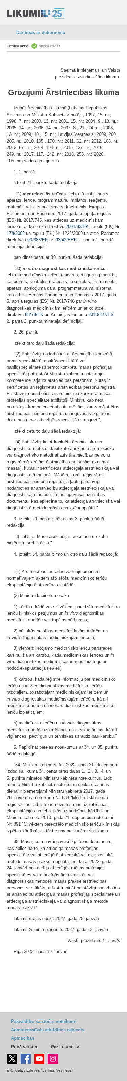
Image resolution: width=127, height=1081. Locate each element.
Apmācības (22, 1038)
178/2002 (16, 233)
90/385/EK (37, 239)
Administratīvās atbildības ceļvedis (47, 1029)
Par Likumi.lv (65, 1046)
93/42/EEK (66, 239)
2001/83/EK (77, 226)
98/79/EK (34, 314)
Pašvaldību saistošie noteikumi (44, 1021)
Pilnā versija (24, 1046)
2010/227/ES (101, 314)
